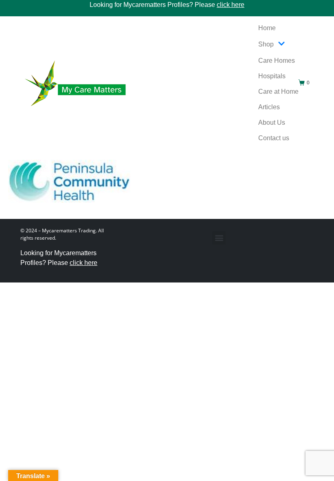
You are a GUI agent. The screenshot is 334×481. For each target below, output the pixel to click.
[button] (219, 238)
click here (230, 4)
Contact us (273, 138)
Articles (269, 107)
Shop (266, 44)
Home (267, 27)
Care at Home (278, 91)
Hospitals (272, 76)
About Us (271, 122)
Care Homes (276, 60)
